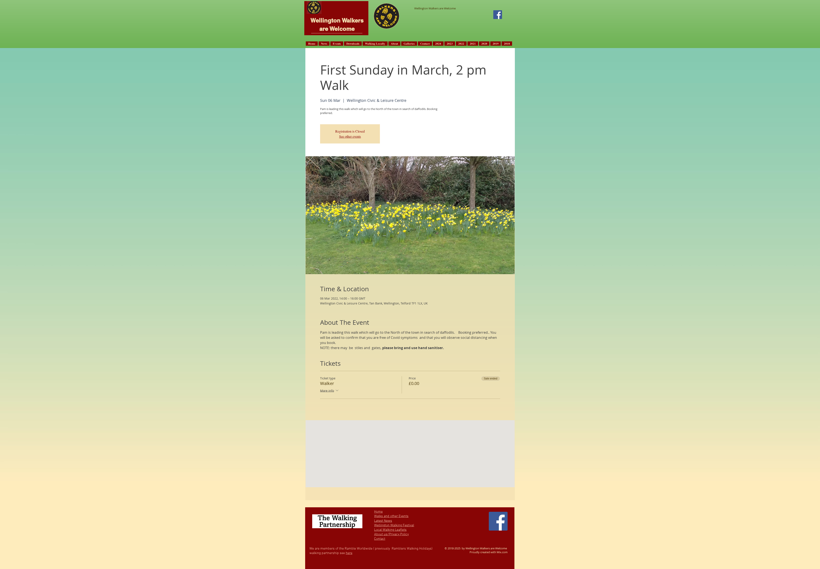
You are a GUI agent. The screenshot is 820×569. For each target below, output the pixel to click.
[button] (324, 43)
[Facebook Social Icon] (497, 14)
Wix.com (502, 552)
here (349, 553)
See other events (350, 136)
